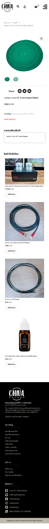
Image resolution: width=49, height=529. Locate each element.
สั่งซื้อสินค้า (12, 194)
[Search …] (18, 7)
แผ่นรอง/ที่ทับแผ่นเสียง (26, 114)
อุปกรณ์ (14, 114)
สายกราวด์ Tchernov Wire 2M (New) (17, 243)
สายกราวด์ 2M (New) (12, 299)
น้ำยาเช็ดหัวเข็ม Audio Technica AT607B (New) (21, 356)
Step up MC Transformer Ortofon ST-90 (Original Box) (24, 186)
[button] (45, 6)
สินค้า (15, 23)
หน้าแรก (7, 23)
